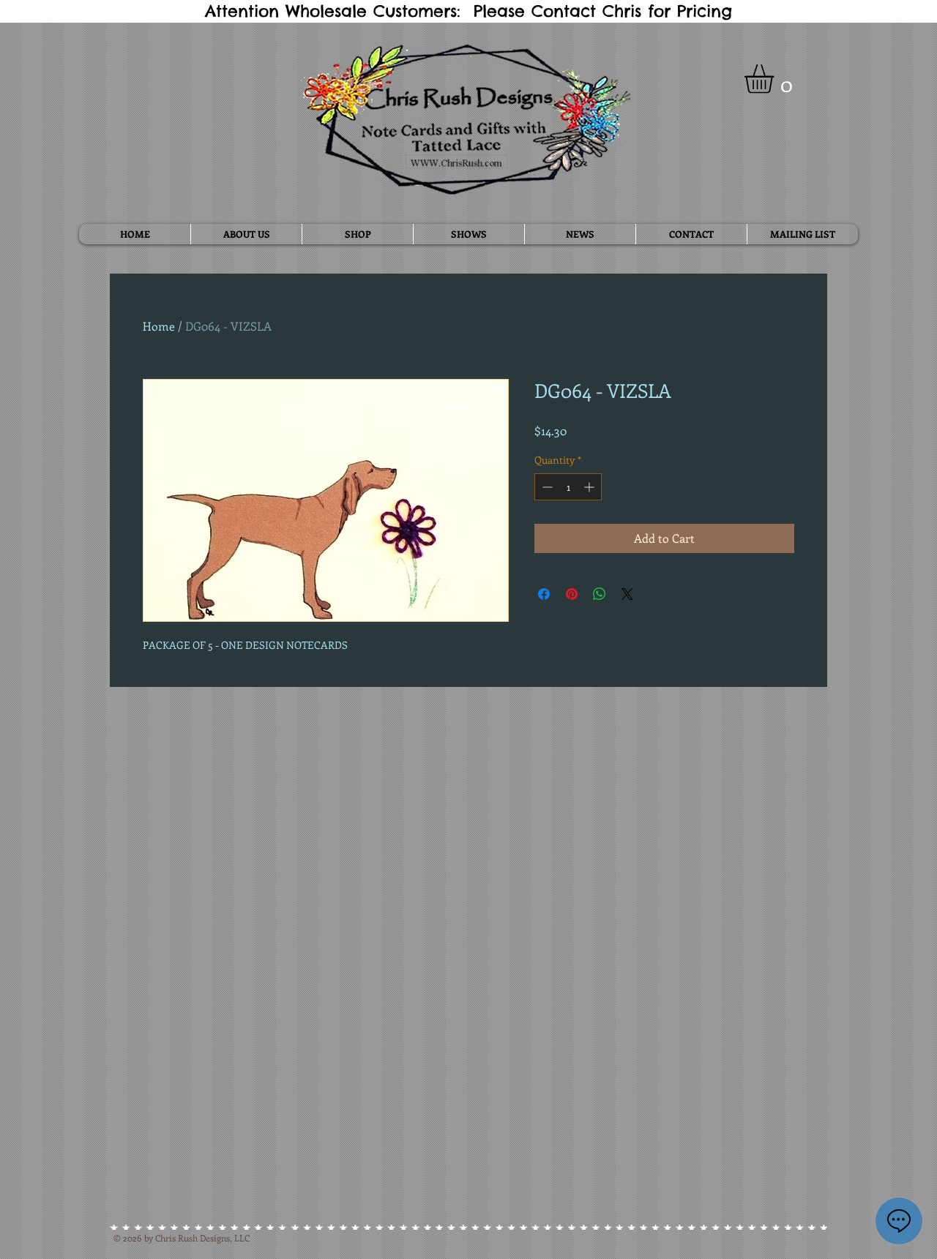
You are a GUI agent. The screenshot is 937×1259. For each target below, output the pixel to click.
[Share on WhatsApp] (599, 594)
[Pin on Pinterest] (572, 594)
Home (159, 326)
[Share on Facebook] (544, 594)
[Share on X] (627, 594)
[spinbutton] (568, 487)
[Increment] (590, 487)
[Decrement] (546, 487)
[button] (775, 79)
